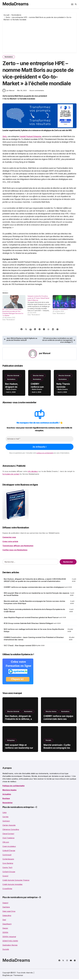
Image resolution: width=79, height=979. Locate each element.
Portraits (48, 740)
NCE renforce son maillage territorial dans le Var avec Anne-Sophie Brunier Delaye (34, 630)
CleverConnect (8, 834)
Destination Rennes (9, 945)
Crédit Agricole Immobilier (12, 884)
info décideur (33, 471)
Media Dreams (11, 389)
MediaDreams (15, 3)
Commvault (6, 855)
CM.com (5, 842)
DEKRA (5, 932)
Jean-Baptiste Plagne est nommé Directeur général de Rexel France (31, 617)
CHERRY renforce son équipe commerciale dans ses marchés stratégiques (34, 587)
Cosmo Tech (7, 867)
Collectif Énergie (8, 851)
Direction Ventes (38, 375)
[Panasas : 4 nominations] (64, 301)
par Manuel (10, 90)
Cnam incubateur (9, 846)
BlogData (6, 975)
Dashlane (6, 907)
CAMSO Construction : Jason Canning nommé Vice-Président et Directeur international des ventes (34, 638)
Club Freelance (8, 838)
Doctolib (5, 949)
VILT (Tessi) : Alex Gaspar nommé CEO (19, 645)
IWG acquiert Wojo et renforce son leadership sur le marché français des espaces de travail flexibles (36, 594)
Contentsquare (8, 859)
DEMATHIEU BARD (10, 941)
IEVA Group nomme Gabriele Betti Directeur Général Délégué (28, 623)
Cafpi (4, 813)
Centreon (6, 821)
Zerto (4, 136)
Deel (4, 920)
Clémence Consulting (10, 829)
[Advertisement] (40, 36)
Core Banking (7, 863)
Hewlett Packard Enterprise (30, 136)
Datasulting (6, 915)
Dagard (5, 903)
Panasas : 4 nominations (60, 309)
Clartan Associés (9, 825)
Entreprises (11, 740)
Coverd (5, 876)
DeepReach (7, 924)
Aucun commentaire (37, 90)
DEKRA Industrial (9, 937)
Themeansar (18, 975)
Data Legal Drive (8, 911)
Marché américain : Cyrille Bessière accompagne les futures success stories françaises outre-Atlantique (34, 602)
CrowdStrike (7, 889)
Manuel (46, 353)
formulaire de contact (10, 474)
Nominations (9, 57)
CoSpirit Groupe (8, 872)
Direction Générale (13, 375)
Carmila (5, 817)
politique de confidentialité (45, 453)
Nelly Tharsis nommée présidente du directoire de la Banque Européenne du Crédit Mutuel (34, 610)
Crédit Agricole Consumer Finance (15, 880)
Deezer (5, 928)
